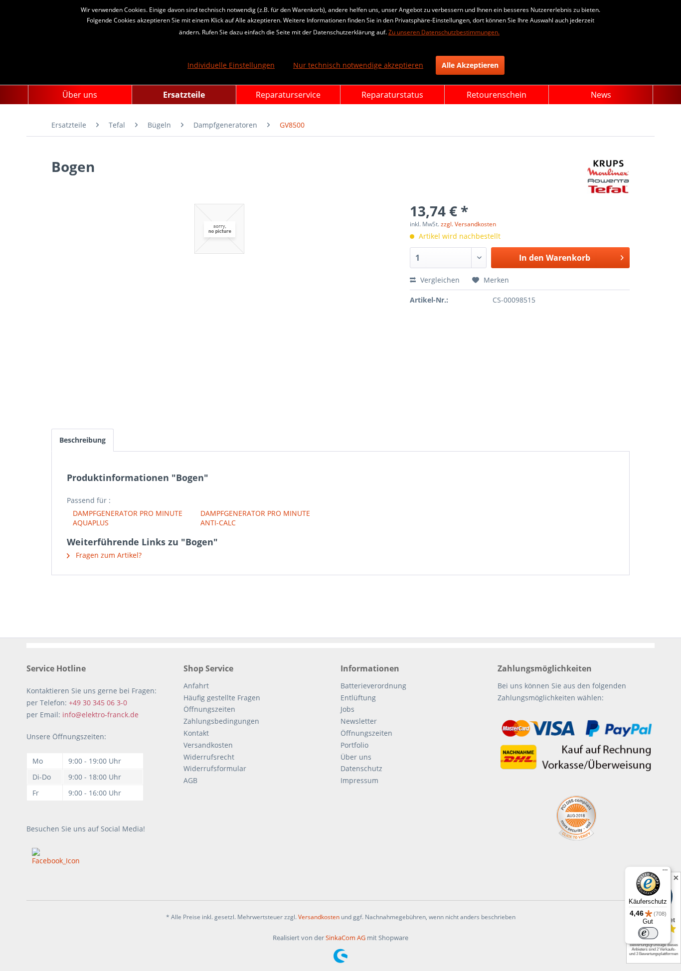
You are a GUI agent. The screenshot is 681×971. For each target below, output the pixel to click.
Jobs (347, 709)
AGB (190, 780)
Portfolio (354, 745)
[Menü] (665, 872)
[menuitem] (80, 94)
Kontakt (196, 733)
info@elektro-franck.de (100, 714)
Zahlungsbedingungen (221, 721)
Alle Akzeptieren (470, 65)
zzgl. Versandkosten (468, 224)
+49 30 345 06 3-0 (98, 702)
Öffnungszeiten (209, 709)
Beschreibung (82, 440)
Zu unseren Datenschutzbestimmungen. (444, 32)
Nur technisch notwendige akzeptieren (358, 65)
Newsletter (358, 721)
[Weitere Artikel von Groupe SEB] (608, 176)
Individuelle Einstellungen (231, 65)
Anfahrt (196, 685)
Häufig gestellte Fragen (221, 697)
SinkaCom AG (345, 937)
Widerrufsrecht (208, 757)
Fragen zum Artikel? (108, 555)
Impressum (359, 780)
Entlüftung (358, 697)
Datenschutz (361, 768)
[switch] (648, 933)
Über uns (355, 757)
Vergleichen (439, 280)
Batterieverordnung (373, 685)
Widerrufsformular (214, 768)
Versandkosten (208, 745)
